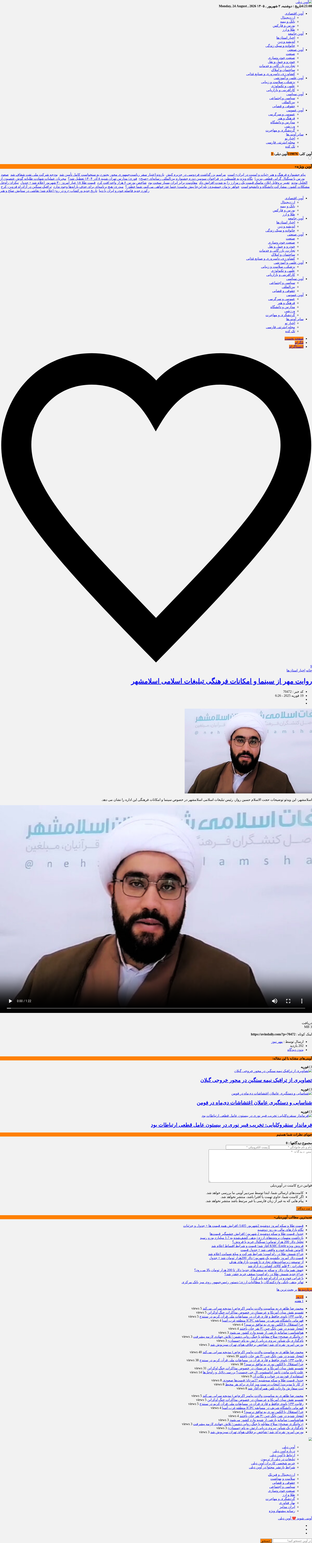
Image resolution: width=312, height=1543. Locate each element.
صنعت (290, 54)
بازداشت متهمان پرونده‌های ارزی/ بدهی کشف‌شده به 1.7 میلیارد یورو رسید (252, 1238)
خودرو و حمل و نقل (281, 62)
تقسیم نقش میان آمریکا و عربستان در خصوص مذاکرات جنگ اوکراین (255, 1312)
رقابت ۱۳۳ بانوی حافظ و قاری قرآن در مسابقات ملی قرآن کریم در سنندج (252, 1316)
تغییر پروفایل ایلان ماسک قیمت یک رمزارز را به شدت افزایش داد (244, 182)
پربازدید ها (305, 1289)
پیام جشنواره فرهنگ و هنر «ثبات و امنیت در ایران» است (267, 174)
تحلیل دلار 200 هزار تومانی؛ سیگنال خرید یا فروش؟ (268, 1242)
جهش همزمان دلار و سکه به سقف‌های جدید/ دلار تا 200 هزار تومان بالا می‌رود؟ (249, 1270)
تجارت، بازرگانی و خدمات (277, 66)
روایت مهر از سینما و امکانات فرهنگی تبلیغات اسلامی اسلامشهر (221, 681)
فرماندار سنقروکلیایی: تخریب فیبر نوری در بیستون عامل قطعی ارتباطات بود (231, 1125)
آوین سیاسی (295, 94)
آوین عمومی (295, 110)
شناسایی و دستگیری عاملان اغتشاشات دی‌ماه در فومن (254, 1102)
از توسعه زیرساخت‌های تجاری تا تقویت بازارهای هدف (266, 1262)
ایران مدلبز (287, 1507)
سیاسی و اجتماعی (282, 98)
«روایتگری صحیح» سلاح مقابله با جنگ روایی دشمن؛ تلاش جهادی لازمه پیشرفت (248, 1336)
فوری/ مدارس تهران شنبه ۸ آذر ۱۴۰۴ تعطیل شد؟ (102, 178)
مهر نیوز (277, 1041)
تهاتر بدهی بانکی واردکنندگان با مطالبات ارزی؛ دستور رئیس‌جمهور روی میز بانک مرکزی (243, 1282)
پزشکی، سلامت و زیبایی (278, 82)
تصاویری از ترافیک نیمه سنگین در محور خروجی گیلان (256, 1080)
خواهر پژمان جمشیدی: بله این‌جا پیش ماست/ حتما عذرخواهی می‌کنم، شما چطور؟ (182, 187)
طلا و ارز (288, 29)
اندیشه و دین (286, 41)
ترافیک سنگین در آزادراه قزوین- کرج (26, 187)
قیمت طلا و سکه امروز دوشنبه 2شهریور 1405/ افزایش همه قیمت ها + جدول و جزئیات (243, 1225)
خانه (309, 670)
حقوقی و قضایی (283, 106)
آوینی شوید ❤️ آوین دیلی (295, 1518)
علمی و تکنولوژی (283, 86)
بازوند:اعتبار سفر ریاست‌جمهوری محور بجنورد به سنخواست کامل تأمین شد (111, 174)
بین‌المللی (288, 102)
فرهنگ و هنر (286, 118)
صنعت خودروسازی (281, 58)
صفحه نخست (294, 338)
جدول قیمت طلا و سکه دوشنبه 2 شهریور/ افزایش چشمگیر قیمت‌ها (257, 1234)
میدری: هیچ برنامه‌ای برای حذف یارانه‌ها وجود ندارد (88, 187)
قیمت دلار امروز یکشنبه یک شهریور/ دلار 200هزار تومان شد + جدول (256, 1258)
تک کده (290, 146)
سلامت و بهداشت (282, 1478)
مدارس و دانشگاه (282, 122)
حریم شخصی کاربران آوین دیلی (273, 1463)
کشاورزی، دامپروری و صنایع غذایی (270, 74)
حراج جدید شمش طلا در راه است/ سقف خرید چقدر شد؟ (264, 1274)
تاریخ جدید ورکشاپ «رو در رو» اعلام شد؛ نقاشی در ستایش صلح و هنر (48, 191)
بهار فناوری (287, 1503)
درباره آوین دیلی (284, 1451)
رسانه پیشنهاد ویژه (282, 1511)
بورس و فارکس (284, 25)
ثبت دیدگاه (304, 1208)
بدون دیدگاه (295, 1049)
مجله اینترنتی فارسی (280, 142)
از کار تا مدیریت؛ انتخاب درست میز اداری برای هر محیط (264, 1384)
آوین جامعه (296, 33)
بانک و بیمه (287, 21)
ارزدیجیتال (288, 17)
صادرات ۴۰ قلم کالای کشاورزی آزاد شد (276, 1266)
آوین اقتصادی (294, 13)
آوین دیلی (288, 1447)
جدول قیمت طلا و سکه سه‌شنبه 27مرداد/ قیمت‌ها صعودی (263, 1380)
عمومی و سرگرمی (281, 114)
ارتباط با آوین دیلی (282, 1455)
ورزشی (289, 126)
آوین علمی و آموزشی (289, 78)
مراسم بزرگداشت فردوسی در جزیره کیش (196, 174)
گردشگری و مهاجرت (280, 130)
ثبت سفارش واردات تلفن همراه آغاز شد (276, 1388)
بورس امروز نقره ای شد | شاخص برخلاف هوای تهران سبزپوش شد (257, 1344)
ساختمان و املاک (283, 70)
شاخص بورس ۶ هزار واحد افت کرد (121, 182)
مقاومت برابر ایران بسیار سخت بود (172, 182)
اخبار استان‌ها (285, 37)
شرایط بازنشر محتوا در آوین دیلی (272, 1467)
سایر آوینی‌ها (295, 134)
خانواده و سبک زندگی (280, 45)
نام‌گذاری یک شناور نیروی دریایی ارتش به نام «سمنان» (266, 1340)
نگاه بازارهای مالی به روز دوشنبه (280, 1230)
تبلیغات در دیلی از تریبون (278, 1459)
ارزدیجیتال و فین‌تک (281, 1474)
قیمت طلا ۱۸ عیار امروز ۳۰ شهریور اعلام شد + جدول (58, 182)
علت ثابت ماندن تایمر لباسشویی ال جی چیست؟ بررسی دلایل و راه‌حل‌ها (253, 1372)
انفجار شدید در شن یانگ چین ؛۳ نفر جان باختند (272, 1328)
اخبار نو (290, 138)
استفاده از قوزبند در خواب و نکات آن (278, 1376)
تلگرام (299, 342)
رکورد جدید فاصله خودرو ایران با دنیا (124, 191)
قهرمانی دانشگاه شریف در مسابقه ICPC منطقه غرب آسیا (263, 1320)
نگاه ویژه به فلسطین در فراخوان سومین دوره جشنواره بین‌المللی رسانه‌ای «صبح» (196, 178)
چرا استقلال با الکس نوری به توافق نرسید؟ (274, 1324)
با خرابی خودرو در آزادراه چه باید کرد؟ (277, 1278)
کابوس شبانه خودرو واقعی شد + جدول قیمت (272, 1250)
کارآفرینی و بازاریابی (280, 90)
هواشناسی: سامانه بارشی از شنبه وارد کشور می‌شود (267, 1332)
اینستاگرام (296, 346)
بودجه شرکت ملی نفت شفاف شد (34, 174)
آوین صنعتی (295, 50)
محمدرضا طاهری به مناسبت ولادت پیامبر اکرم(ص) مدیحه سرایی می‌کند (253, 1308)
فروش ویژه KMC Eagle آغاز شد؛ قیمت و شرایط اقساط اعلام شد (257, 1246)
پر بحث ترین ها (287, 1289)
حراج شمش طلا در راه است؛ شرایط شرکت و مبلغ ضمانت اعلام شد (256, 1254)
